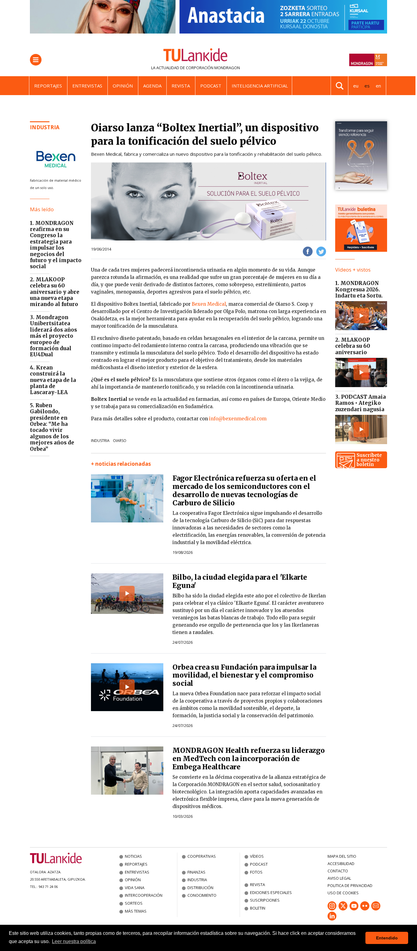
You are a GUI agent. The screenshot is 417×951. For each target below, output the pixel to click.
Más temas (136, 911)
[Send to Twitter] (321, 251)
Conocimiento (201, 895)
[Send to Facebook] (308, 251)
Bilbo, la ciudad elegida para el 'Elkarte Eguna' (239, 581)
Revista (181, 86)
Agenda (152, 86)
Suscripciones (265, 900)
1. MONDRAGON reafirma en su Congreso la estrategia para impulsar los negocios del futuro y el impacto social (56, 245)
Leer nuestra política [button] (74, 941)
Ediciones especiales (271, 892)
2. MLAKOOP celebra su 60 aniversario (352, 346)
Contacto (338, 871)
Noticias (133, 856)
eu (355, 86)
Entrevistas (87, 86)
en (378, 86)
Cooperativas (201, 856)
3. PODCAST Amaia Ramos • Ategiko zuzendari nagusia (360, 403)
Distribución (200, 887)
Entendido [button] (387, 937)
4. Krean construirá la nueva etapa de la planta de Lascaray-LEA (53, 380)
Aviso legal (339, 878)
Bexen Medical (209, 304)
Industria (45, 127)
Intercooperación (143, 895)
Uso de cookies (343, 893)
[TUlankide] (195, 56)
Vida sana (134, 887)
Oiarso (119, 440)
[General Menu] (36, 60)
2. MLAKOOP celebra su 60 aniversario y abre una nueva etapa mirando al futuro (54, 292)
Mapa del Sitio (342, 856)
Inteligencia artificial (260, 86)
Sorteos (134, 903)
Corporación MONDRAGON (213, 67)
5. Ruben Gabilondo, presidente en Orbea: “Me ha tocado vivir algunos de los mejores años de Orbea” (52, 427)
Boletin (257, 908)
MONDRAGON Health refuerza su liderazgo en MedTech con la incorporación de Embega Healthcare (248, 758)
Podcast (210, 86)
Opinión (123, 86)
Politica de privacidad (350, 885)
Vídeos (257, 856)
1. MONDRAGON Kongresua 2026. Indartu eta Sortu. (359, 289)
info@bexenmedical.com (238, 419)
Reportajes (48, 86)
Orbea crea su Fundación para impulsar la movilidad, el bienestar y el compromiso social (244, 675)
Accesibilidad (341, 863)
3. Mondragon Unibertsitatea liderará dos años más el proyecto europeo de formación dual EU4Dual (53, 336)
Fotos (256, 872)
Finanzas (196, 872)
